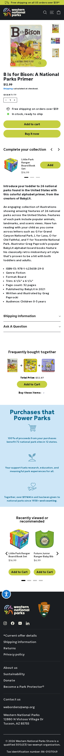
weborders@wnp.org (19, 707)
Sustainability (14, 674)
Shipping (8, 88)
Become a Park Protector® (23, 687)
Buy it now (32, 133)
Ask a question (15, 327)
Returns (9, 648)
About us (10, 668)
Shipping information (19, 316)
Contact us (11, 699)
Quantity (10, 95)
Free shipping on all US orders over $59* (35, 2)
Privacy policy (14, 654)
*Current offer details (20, 635)
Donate (9, 680)
